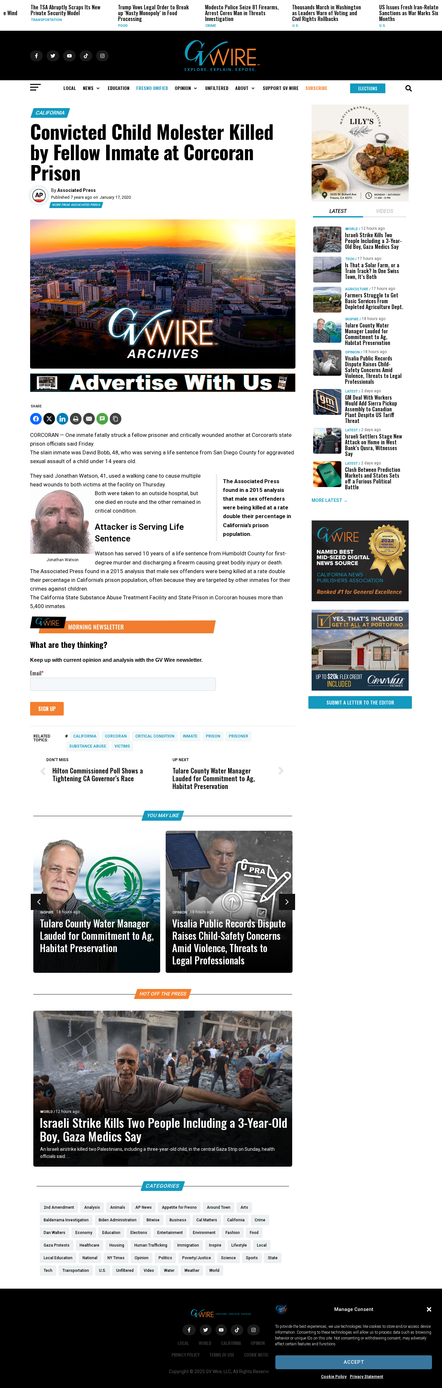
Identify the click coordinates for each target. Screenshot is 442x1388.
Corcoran (116, 736)
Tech (349, 259)
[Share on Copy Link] (115, 419)
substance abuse (87, 746)
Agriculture (356, 289)
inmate (190, 736)
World (46, 1112)
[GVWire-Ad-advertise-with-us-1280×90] (162, 390)
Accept (354, 1362)
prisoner (238, 736)
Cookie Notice (257, 1354)
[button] (429, 1309)
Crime (191, 26)
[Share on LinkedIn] (62, 419)
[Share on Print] (76, 419)
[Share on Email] (89, 419)
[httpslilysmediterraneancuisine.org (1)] (360, 200)
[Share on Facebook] (36, 419)
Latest (351, 391)
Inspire (46, 912)
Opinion (179, 912)
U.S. (276, 26)
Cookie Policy (334, 1376)
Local (183, 1342)
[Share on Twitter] (49, 419)
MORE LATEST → (330, 500)
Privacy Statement (366, 1376)
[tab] (338, 211)
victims (122, 746)
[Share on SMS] (102, 419)
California (50, 113)
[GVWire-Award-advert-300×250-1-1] (360, 599)
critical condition (154, 736)
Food (104, 26)
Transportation (27, 20)
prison (213, 736)
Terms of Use (221, 1354)
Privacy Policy (185, 1354)
